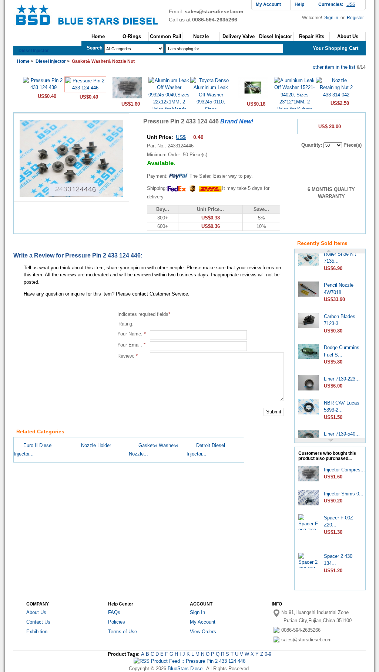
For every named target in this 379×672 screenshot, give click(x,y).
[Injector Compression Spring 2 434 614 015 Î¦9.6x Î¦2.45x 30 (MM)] (127, 97)
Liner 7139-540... (342, 431)
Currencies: (336, 4)
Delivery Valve (238, 36)
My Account (268, 4)
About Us (36, 612)
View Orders (203, 631)
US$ (181, 137)
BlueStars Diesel (186, 668)
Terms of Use (122, 631)
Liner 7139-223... (342, 376)
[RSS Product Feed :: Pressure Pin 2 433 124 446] (189, 661)
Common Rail (165, 36)
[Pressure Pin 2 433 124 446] (85, 88)
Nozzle (201, 36)
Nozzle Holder (96, 445)
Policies (116, 622)
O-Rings (132, 36)
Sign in (331, 17)
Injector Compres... (344, 470)
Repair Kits (311, 36)
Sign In (197, 612)
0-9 (268, 654)
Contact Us (38, 622)
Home (98, 36)
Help (299, 4)
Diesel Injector (34, 50)
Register (355, 17)
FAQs (114, 612)
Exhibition (36, 631)
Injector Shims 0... (343, 494)
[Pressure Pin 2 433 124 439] (43, 87)
